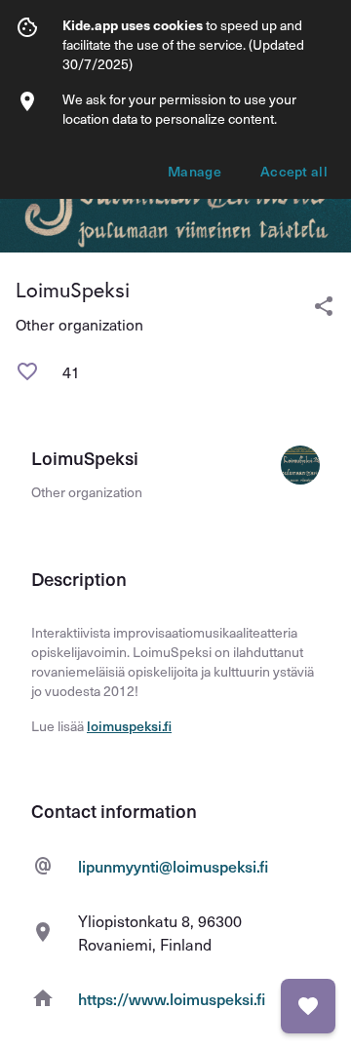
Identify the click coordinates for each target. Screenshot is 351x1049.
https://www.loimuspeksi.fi (171, 998)
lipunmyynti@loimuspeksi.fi (173, 865)
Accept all (294, 171)
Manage (194, 171)
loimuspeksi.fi (129, 726)
